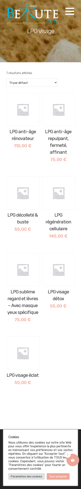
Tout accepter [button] (58, 476)
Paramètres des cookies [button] (26, 476)
